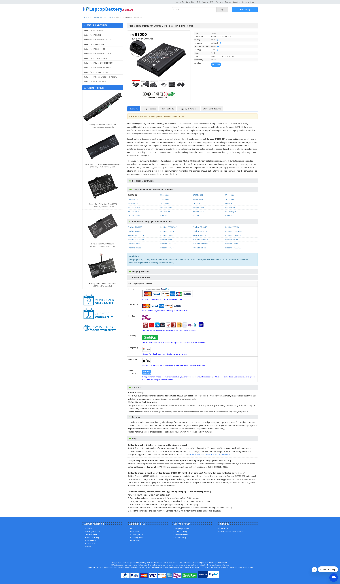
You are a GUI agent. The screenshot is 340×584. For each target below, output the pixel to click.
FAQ (212, 2)
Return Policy (135, 540)
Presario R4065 (134, 247)
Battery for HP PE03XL (92, 35)
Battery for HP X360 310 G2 (94, 49)
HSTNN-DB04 (166, 207)
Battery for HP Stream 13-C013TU (97, 72)
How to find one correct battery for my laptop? (210, 454)
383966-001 (133, 203)
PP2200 (196, 215)
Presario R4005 (231, 243)
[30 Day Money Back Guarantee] (99, 306)
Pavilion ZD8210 (167, 231)
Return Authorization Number (231, 531)
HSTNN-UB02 (134, 215)
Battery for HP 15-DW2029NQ (95, 58)
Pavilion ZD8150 (135, 231)
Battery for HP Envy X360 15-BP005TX (98, 63)
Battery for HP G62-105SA (94, 44)
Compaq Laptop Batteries (102, 17)
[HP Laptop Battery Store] (107, 11)
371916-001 (230, 195)
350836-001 (165, 195)
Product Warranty (92, 537)
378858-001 (165, 199)
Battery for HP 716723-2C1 (94, 30)
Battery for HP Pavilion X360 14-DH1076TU (100, 77)
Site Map (88, 546)
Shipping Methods (182, 528)
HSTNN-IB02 (198, 207)
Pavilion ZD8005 (135, 227)
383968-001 (165, 203)
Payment (219, 2)
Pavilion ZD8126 (232, 227)
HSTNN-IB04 (133, 211)
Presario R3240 (134, 243)
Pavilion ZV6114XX (201, 235)
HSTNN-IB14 (198, 211)
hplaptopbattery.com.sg (136, 562)
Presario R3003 (166, 239)
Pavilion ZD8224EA (233, 231)
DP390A (196, 203)
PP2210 (228, 215)
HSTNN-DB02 (134, 207)
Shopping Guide (248, 2)
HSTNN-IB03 (230, 207)
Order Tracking (202, 2)
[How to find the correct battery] (99, 333)
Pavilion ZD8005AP (168, 227)
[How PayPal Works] (208, 577)
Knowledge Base (136, 534)
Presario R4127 (166, 247)
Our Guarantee (91, 534)
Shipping (236, 2)
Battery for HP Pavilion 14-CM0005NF (98, 39)
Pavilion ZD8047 (200, 227)
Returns (228, 2)
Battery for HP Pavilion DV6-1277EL (97, 67)
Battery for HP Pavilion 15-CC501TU (98, 53)
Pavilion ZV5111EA (136, 235)
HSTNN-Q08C (231, 211)
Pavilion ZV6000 (167, 235)
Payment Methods (182, 534)
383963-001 (230, 199)
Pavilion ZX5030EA (233, 235)
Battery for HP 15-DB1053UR (95, 81)
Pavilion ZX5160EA (136, 239)
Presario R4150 (199, 247)
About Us (180, 2)
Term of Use (90, 543)
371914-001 (198, 195)
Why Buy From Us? (92, 531)
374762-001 (133, 199)
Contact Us (190, 2)
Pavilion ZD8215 (200, 231)
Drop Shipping (180, 537)
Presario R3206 (231, 239)
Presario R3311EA (168, 243)
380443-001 (198, 199)
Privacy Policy (90, 540)
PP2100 (163, 215)
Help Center (134, 531)
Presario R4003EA (200, 243)
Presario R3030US (200, 239)
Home (86, 17)
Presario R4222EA (233, 247)
